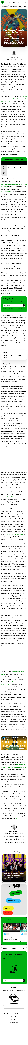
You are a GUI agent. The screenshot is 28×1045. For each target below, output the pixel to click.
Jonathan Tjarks (15, 57)
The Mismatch (24, 895)
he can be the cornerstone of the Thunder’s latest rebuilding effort (14, 99)
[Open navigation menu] (25, 2)
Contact (5, 903)
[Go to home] (2, 2)
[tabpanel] (14, 355)
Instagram (13, 974)
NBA (20, 6)
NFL (25, 6)
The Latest (4, 6)
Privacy (12, 969)
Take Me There (14, 962)
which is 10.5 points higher (15, 511)
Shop (22, 903)
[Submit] (24, 303)
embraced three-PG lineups (9, 473)
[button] (14, 2)
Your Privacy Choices (19, 969)
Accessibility (14, 971)
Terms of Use (6, 969)
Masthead (14, 903)
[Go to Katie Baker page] (5, 834)
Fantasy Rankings (13, 6)
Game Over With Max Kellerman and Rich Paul (11, 894)
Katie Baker (11, 833)
